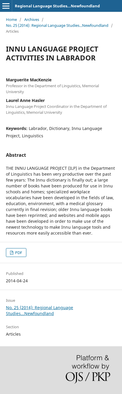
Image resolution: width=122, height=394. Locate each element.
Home (11, 19)
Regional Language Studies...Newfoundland (57, 6)
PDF (18, 252)
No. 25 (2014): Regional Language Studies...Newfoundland (57, 25)
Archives (31, 19)
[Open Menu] (6, 6)
